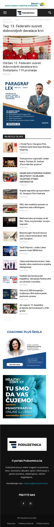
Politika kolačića (42, 523)
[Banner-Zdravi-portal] (27, 4)
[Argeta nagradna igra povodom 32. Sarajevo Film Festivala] (10, 194)
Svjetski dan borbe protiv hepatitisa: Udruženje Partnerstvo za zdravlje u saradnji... (35, 279)
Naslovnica (7, 19)
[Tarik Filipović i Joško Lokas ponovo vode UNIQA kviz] (10, 251)
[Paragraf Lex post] (27, 127)
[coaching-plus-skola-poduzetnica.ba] (24, 368)
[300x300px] (24, 417)
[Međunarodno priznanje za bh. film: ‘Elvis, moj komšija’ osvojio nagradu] (10, 222)
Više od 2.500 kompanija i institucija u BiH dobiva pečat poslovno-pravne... (33, 293)
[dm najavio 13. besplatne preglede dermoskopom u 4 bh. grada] (10, 309)
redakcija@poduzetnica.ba (35, 483)
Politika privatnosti (25, 523)
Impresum (11, 523)
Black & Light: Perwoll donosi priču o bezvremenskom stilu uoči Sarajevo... (33, 236)
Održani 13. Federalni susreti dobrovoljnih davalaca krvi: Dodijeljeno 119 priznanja (22, 66)
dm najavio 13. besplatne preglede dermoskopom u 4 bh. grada (34, 308)
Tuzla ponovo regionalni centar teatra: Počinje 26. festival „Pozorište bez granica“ (34, 161)
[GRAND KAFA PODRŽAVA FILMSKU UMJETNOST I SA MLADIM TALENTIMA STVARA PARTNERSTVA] (10, 177)
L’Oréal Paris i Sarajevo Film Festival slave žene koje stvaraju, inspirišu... (35, 147)
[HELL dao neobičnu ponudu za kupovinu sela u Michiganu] (10, 208)
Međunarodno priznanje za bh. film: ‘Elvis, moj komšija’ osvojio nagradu (35, 221)
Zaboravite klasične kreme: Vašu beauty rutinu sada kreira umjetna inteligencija (35, 264)
